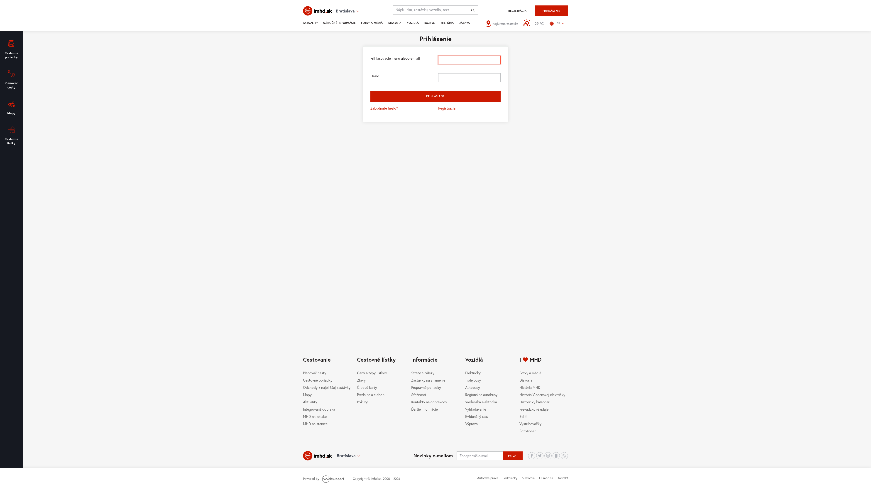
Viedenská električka (481, 401)
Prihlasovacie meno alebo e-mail (395, 58)
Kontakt (563, 478)
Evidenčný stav (477, 416)
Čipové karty (367, 387)
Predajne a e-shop (370, 394)
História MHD (530, 387)
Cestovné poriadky (317, 380)
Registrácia (517, 10)
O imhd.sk (546, 478)
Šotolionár (527, 431)
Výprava (471, 423)
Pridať (513, 455)
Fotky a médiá (372, 22)
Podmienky (510, 478)
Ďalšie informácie (424, 409)
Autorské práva (487, 478)
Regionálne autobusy (481, 394)
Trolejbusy (473, 380)
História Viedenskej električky (542, 394)
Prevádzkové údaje (533, 409)
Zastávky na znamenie (428, 380)
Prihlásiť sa (435, 96)
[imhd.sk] (317, 11)
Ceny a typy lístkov (372, 372)
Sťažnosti (418, 394)
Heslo (374, 76)
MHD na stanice (315, 423)
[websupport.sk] (333, 478)
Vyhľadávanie (475, 409)
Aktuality (310, 22)
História (447, 22)
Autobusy (472, 387)
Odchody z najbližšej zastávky (326, 387)
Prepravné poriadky (426, 387)
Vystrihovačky (530, 423)
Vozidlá (413, 22)
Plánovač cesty (314, 372)
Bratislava (346, 455)
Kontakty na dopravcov (429, 401)
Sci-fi (523, 416)
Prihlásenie (551, 10)
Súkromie (528, 478)
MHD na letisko (315, 416)
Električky (473, 372)
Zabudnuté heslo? (384, 108)
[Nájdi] (472, 10)
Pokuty (362, 401)
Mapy (307, 394)
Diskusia (394, 22)
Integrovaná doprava (319, 409)
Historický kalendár (534, 401)
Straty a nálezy (422, 372)
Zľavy (361, 380)
